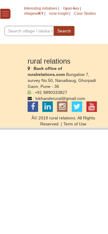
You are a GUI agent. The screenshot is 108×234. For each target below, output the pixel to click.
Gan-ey (71, 8)
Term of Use (74, 124)
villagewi (34, 13)
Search (64, 30)
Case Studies (85, 13)
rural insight (58, 13)
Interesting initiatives (40, 8)
